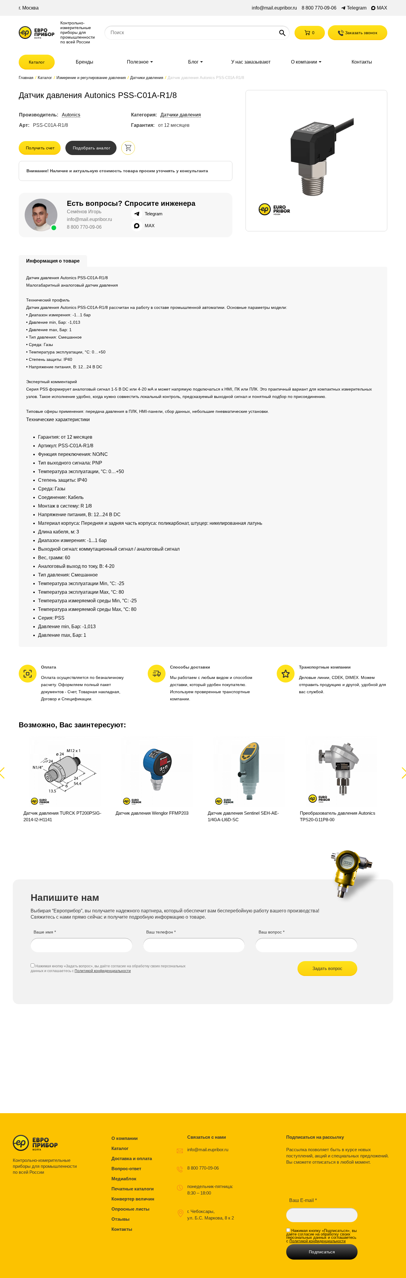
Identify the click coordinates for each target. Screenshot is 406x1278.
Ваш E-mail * (303, 1200)
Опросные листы (130, 1208)
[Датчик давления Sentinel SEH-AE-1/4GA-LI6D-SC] (249, 779)
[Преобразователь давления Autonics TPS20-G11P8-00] (341, 779)
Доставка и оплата (131, 1158)
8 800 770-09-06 (319, 8)
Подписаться (322, 1251)
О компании (304, 62)
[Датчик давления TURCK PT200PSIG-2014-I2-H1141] (65, 779)
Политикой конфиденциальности (103, 971)
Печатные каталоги (132, 1188)
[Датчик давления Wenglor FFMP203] (157, 779)
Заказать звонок (360, 32)
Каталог (37, 62)
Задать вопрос (327, 968)
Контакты (362, 62)
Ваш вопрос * (271, 932)
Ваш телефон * (161, 932)
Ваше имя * (45, 932)
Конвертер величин (132, 1198)
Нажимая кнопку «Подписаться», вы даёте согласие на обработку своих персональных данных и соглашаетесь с (321, 1235)
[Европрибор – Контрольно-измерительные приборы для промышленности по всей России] (46, 1143)
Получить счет (40, 148)
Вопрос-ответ (126, 1168)
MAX (382, 8)
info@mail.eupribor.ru (274, 8)
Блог (193, 62)
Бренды (84, 62)
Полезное (138, 62)
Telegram (356, 8)
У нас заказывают (250, 62)
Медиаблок (123, 1178)
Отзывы (120, 1219)
